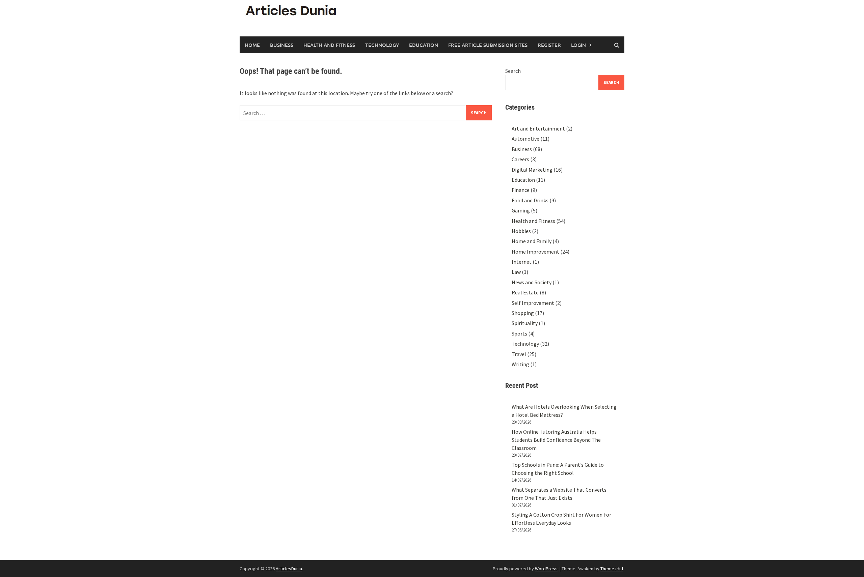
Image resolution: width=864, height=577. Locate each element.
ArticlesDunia (289, 569)
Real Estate (525, 292)
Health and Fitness (329, 44)
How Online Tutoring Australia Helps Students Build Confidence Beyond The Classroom (556, 439)
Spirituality (525, 323)
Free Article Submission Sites (488, 44)
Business (281, 44)
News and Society (531, 282)
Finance (521, 189)
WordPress (546, 569)
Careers (520, 159)
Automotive (525, 138)
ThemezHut (611, 569)
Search (513, 70)
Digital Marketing (532, 169)
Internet (522, 261)
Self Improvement (533, 302)
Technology (382, 44)
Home (252, 44)
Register (549, 44)
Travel (519, 354)
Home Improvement (535, 251)
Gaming (521, 210)
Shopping (523, 313)
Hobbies (521, 231)
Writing (520, 364)
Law (516, 271)
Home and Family (531, 241)
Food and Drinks (530, 200)
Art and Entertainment (538, 128)
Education (423, 44)
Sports (519, 333)
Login (578, 44)
